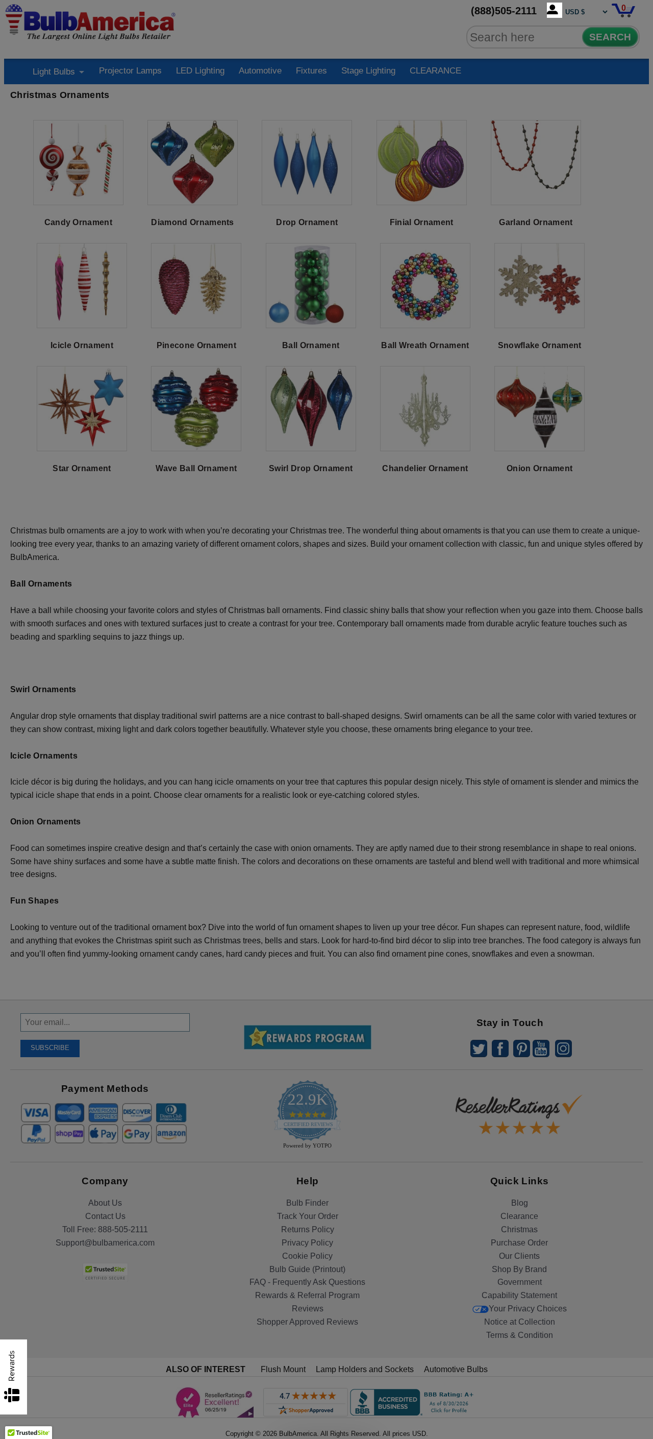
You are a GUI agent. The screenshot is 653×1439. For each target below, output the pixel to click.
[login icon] (554, 10)
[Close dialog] (432, 606)
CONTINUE (327, 802)
